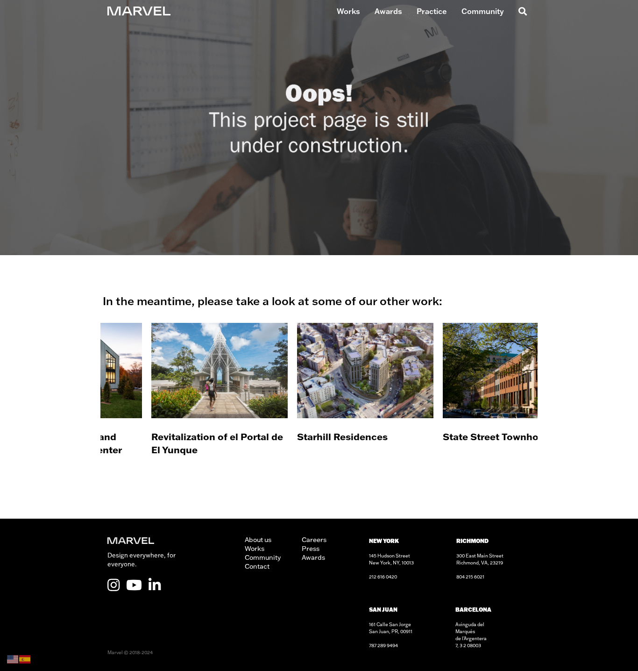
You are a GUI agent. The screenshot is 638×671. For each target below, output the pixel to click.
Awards (388, 11)
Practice (432, 11)
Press (310, 548)
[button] (521, 11)
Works (348, 11)
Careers (314, 539)
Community (482, 11)
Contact (257, 566)
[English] (13, 658)
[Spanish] (25, 658)
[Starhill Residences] (319, 402)
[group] (173, 402)
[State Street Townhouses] (465, 402)
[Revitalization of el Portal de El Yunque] (173, 402)
